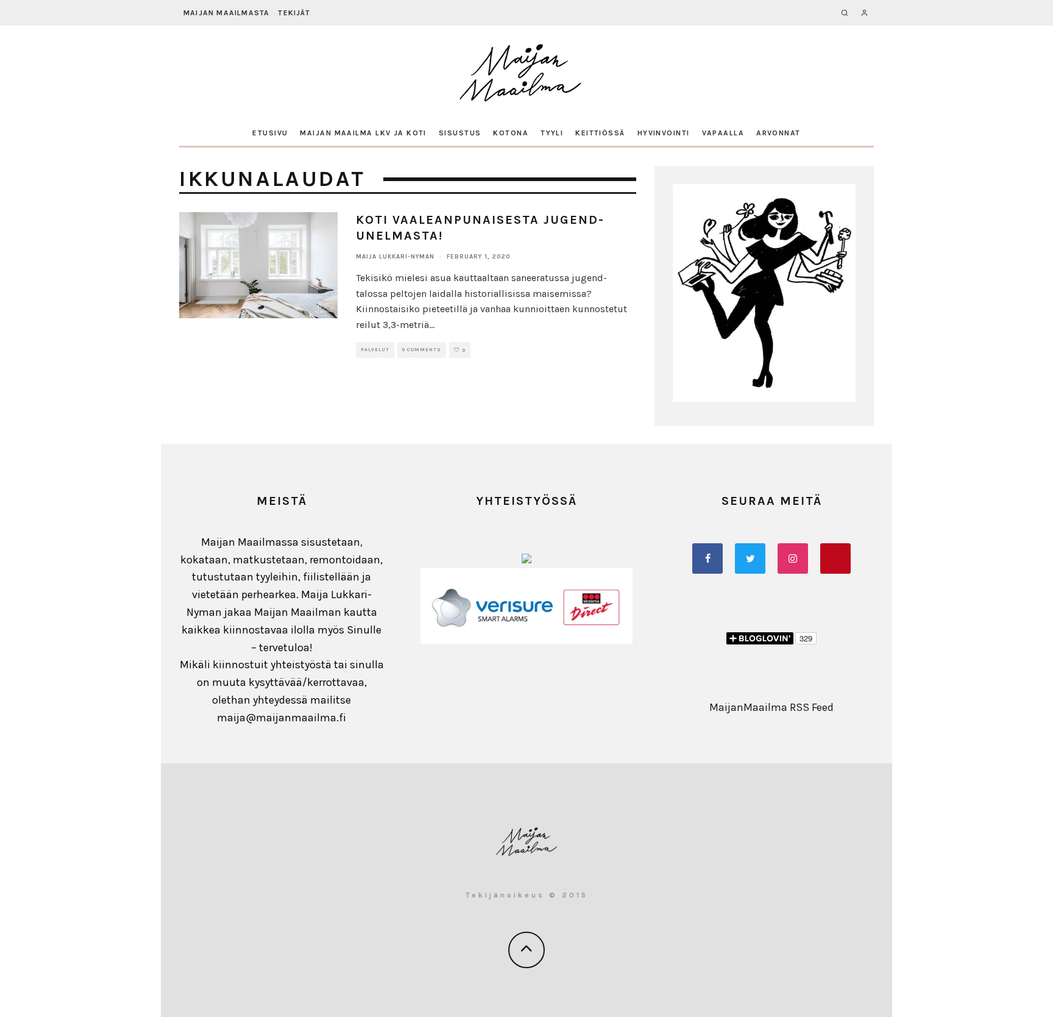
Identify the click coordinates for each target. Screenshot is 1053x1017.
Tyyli (552, 133)
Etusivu (270, 133)
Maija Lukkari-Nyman (395, 256)
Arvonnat (778, 133)
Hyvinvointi (663, 133)
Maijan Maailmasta (226, 13)
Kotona (510, 133)
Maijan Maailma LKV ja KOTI (363, 133)
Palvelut (375, 349)
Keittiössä (600, 133)
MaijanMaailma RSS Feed (771, 707)
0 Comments (421, 349)
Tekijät (294, 13)
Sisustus (460, 133)
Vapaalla (723, 133)
